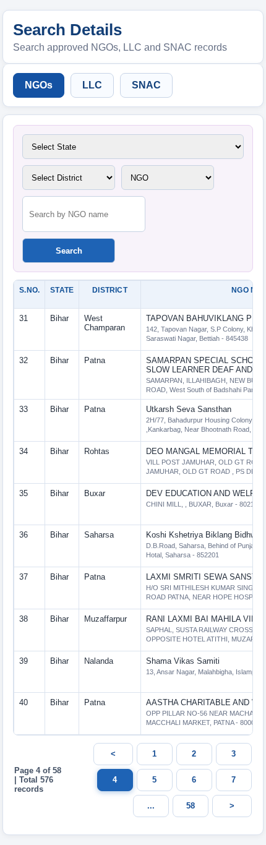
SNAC (146, 85)
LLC (92, 85)
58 (190, 805)
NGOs (39, 85)
